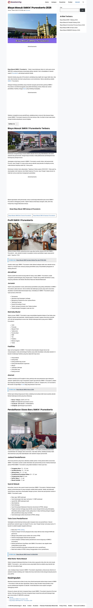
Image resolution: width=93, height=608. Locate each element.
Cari (61, 7)
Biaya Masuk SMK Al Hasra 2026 (69, 27)
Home (47, 2)
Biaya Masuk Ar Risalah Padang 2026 (70, 22)
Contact (29, 605)
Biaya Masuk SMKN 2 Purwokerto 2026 (18, 599)
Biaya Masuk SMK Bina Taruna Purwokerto (20, 215)
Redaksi (70, 605)
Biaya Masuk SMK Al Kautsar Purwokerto (44, 215)
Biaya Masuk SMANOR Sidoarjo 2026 (70, 30)
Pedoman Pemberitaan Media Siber (49, 605)
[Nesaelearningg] (14, 2)
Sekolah (77, 2)
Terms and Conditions (79, 605)
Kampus (54, 2)
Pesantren (62, 2)
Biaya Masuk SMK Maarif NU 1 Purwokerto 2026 (20, 600)
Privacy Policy (63, 605)
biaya (24, 88)
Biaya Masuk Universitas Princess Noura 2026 (72, 25)
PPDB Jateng (20, 529)
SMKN (9, 81)
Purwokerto (15, 73)
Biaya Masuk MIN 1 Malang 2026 (69, 20)
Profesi (70, 2)
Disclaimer (35, 605)
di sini (22, 384)
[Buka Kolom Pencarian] (83, 2)
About (24, 605)
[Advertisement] (32, 58)
